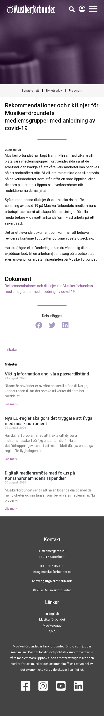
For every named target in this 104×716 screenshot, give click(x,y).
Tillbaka (11, 349)
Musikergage (52, 625)
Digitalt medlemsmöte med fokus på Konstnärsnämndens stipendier (40, 475)
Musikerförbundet (52, 619)
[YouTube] (60, 685)
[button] (38, 325)
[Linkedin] (78, 685)
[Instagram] (43, 685)
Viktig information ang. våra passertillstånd (47, 373)
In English (52, 613)
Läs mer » (11, 404)
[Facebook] (25, 685)
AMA (52, 631)
